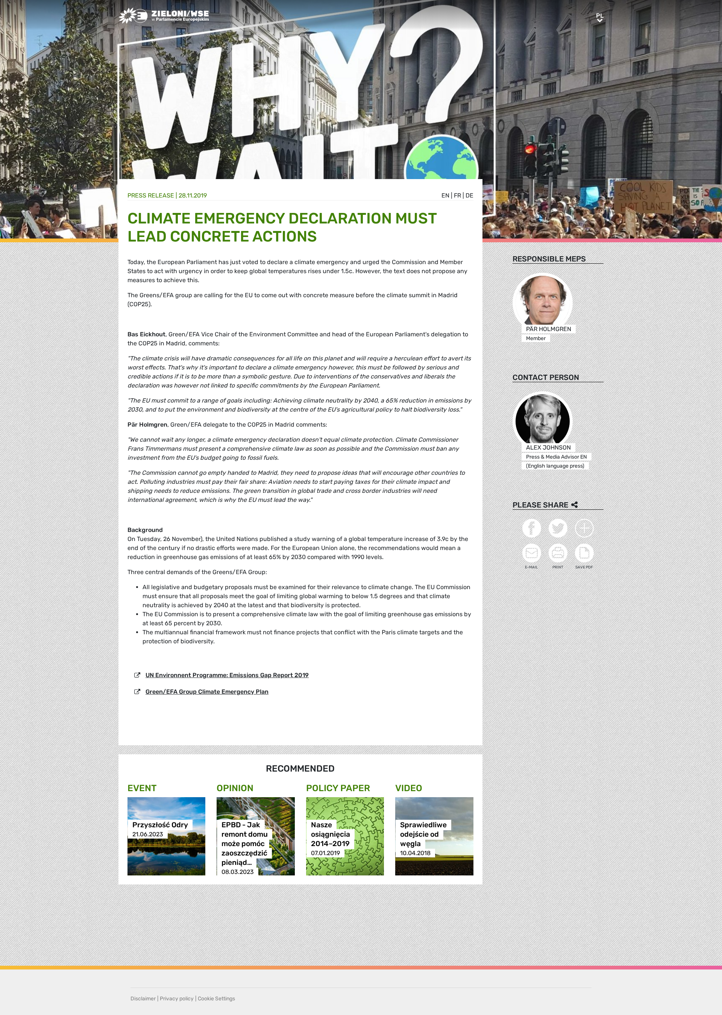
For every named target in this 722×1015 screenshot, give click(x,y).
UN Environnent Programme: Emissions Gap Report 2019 (227, 675)
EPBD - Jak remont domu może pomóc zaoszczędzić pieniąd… (244, 844)
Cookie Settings (216, 998)
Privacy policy (177, 998)
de (469, 195)
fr (457, 195)
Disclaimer (143, 998)
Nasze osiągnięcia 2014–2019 (330, 834)
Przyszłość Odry (160, 825)
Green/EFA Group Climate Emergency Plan (207, 691)
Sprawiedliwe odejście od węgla (423, 834)
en (445, 195)
